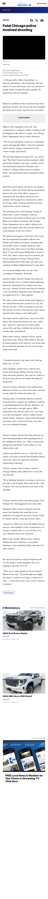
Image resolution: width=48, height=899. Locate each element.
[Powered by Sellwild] (41, 738)
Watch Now (41, 3)
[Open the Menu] (4, 3)
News (6, 20)
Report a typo (8, 592)
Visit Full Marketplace (37, 608)
